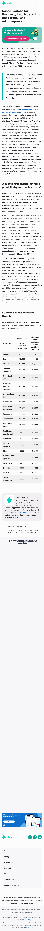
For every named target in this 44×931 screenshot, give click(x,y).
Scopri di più (28, 920)
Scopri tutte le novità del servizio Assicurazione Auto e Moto (21, 796)
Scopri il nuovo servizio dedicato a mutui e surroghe (21, 708)
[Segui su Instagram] (35, 837)
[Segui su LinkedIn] (40, 837)
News (14, 530)
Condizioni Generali (22, 897)
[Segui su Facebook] (30, 837)
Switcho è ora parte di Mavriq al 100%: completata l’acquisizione (20, 620)
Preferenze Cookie (34, 897)
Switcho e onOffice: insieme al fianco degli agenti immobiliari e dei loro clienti (20, 664)
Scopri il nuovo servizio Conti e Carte (19, 577)
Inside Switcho (18, 625)
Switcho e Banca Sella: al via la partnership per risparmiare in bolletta (19, 752)
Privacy (10, 897)
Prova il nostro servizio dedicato (16, 513)
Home (9, 530)
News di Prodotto (19, 582)
